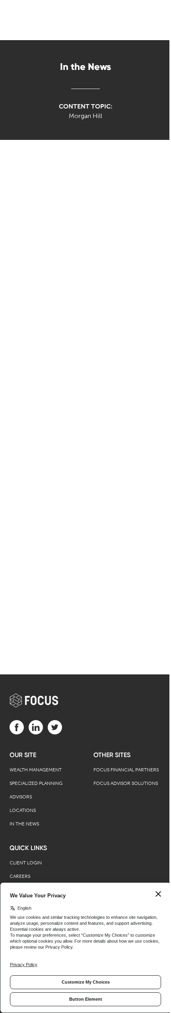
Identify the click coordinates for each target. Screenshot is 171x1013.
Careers (20, 876)
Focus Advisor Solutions (125, 783)
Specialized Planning (36, 783)
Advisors (21, 797)
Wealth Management (36, 770)
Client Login (26, 863)
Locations (23, 810)
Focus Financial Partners (126, 770)
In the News (24, 824)
